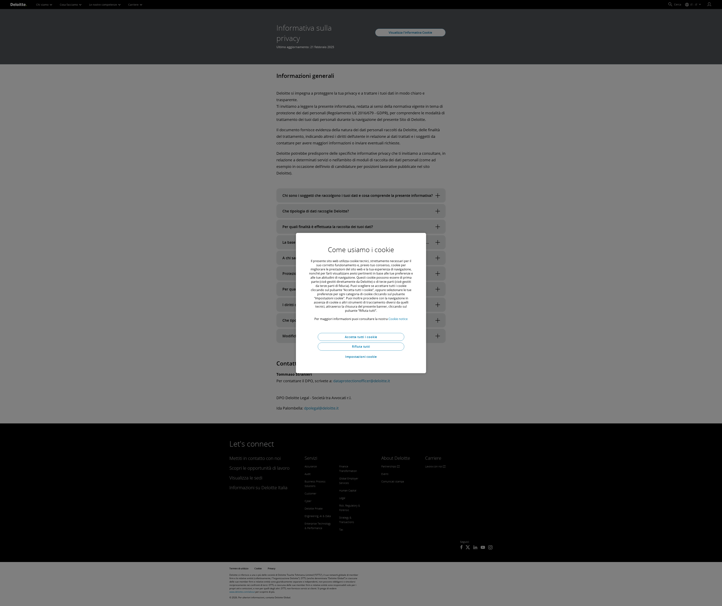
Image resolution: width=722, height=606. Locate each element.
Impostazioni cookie (361, 357)
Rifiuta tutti (361, 346)
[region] (361, 303)
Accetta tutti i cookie (361, 337)
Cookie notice (398, 319)
